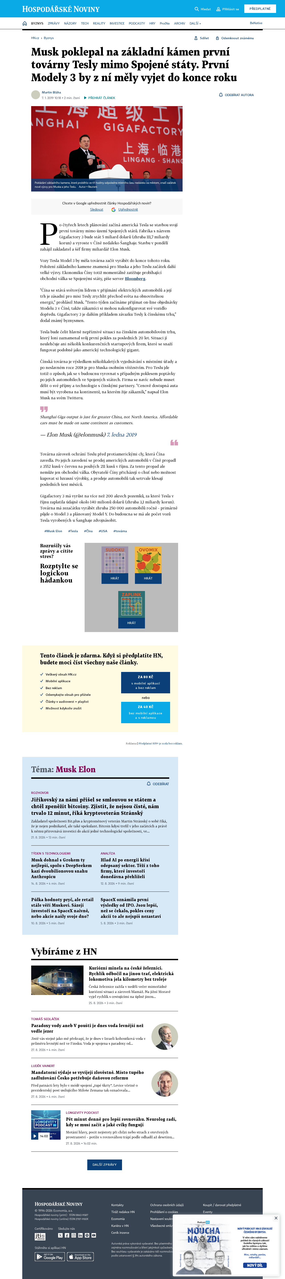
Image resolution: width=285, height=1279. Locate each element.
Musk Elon (76, 770)
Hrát (115, 578)
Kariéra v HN (120, 1226)
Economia (118, 1219)
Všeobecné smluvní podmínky (170, 1226)
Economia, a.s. (63, 1210)
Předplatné (260, 8)
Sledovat (96, 209)
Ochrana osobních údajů (167, 1205)
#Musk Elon (53, 531)
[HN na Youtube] (94, 1235)
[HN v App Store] (80, 1256)
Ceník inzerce (120, 1232)
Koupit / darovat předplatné (222, 1205)
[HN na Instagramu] (73, 1235)
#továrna (120, 531)
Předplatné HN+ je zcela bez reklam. (160, 743)
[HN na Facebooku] (67, 1235)
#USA (103, 531)
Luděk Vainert (43, 1066)
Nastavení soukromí (163, 1219)
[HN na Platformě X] (60, 1235)
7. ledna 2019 (121, 434)
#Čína (88, 531)
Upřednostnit (128, 209)
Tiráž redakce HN (123, 1212)
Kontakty (117, 1205)
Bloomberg (135, 278)
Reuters (92, 187)
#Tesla (73, 531)
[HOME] (25, 24)
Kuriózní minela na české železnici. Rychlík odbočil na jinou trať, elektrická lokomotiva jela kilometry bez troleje (131, 973)
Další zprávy (104, 1164)
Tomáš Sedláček (45, 1019)
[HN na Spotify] (87, 1235)
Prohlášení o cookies (164, 1212)
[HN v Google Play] (50, 1256)
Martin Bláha (51, 92)
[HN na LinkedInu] (80, 1235)
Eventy (207, 1212)
